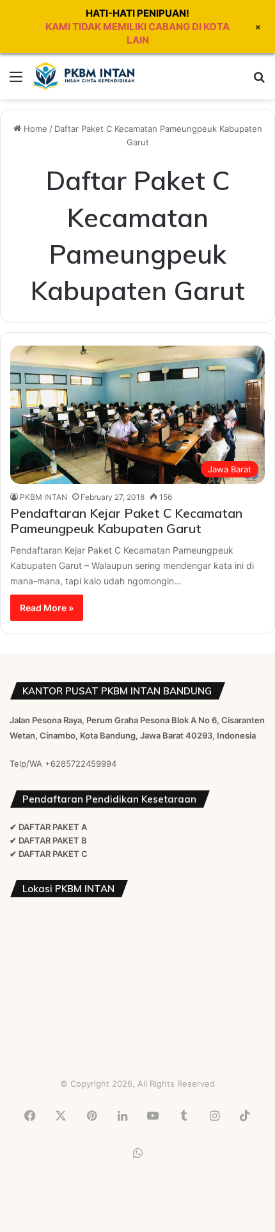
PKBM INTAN (43, 497)
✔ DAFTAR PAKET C (49, 854)
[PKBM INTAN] (83, 76)
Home (34, 129)
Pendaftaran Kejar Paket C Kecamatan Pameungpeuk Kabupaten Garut (126, 520)
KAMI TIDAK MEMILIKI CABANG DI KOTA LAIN (137, 33)
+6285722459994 (80, 763)
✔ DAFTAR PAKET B (48, 840)
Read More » (47, 607)
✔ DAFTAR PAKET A (48, 827)
